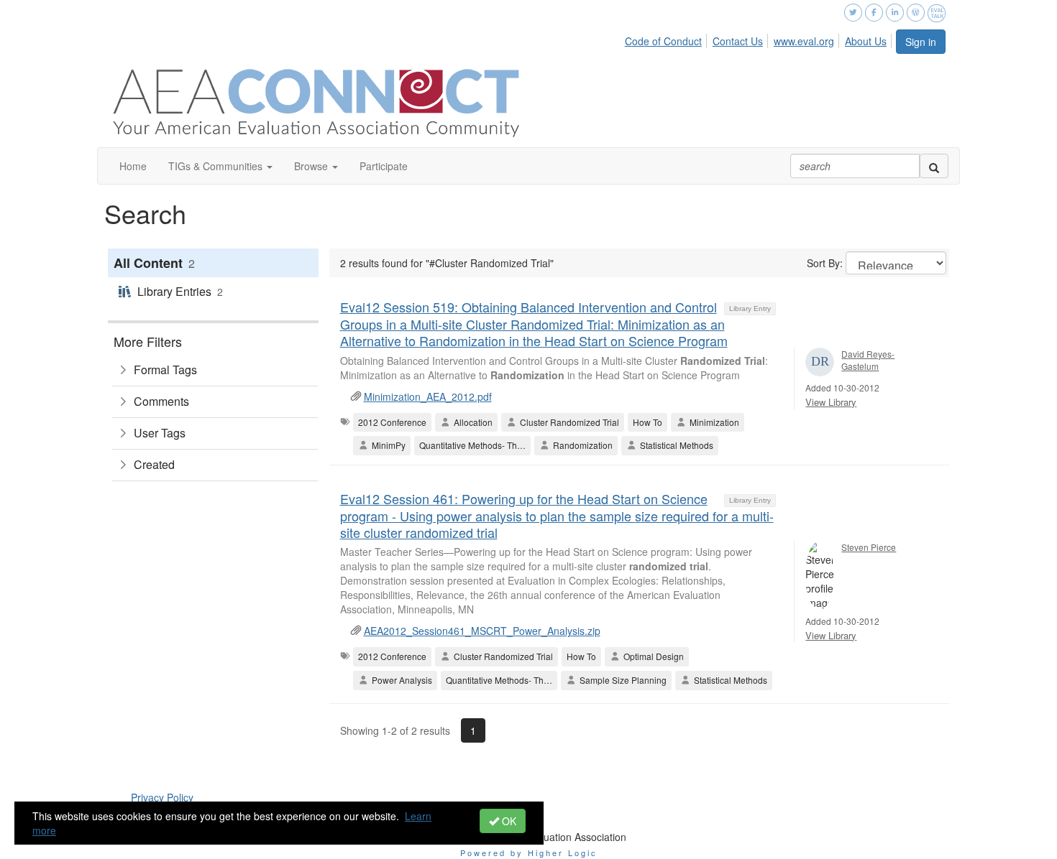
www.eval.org (804, 41)
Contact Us (738, 41)
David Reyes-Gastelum (867, 360)
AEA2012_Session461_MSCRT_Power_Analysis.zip (482, 630)
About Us (866, 41)
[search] (934, 166)
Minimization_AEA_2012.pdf (428, 396)
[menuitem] (667, 38)
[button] (220, 166)
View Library (830, 402)
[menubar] (759, 38)
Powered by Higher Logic (529, 852)
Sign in (920, 41)
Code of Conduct (663, 41)
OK (507, 821)
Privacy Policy (162, 797)
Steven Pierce (868, 547)
